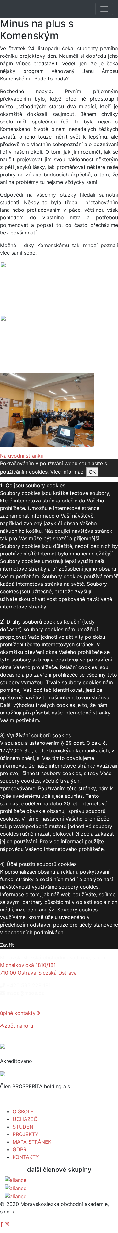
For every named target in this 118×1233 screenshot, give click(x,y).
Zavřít (7, 945)
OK (92, 472)
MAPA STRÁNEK (32, 1142)
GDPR (19, 1149)
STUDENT (25, 1126)
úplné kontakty (18, 1013)
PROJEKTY (25, 1134)
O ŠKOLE (23, 1111)
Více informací (67, 472)
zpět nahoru (18, 1026)
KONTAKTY (26, 1157)
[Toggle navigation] (104, 9)
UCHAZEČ (25, 1119)
